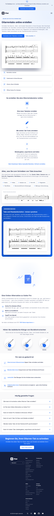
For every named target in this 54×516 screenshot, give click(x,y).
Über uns (27, 500)
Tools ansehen (30, 36)
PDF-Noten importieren (27, 322)
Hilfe (26, 487)
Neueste (38, 462)
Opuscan (38, 492)
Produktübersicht (29, 460)
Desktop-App (28, 476)
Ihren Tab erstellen (27, 447)
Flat (37, 487)
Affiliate (27, 509)
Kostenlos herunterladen (27, 8)
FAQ (26, 489)
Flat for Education (39, 489)
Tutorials (27, 491)
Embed (37, 494)
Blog (26, 502)
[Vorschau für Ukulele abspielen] (44, 343)
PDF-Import (28, 474)
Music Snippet (39, 491)
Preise (27, 477)
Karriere (27, 507)
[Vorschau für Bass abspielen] (27, 343)
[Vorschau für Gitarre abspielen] (9, 343)
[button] (51, 13)
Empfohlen (38, 463)
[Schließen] (52, 5)
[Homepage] (5, 13)
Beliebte (38, 460)
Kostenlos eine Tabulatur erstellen (13, 36)
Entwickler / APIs (29, 494)
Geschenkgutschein (30, 479)
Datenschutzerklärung (30, 492)
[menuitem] (30, 460)
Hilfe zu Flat (28, 486)
